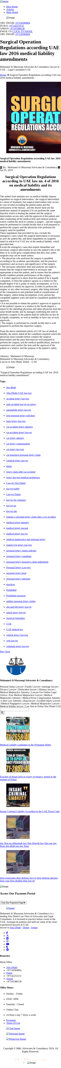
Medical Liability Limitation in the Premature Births (25, 744)
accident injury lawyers (17, 398)
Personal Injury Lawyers (18, 567)
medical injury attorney (17, 522)
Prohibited (11, 590)
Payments (11, 1020)
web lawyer (12, 640)
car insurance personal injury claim (23, 455)
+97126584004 (22, 23)
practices (10, 584)
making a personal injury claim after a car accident (31, 517)
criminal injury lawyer (17, 460)
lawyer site (11, 511)
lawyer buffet (12, 488)
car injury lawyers (15, 449)
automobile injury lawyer (18, 410)
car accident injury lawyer (19, 432)
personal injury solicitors (18, 578)
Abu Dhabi (15, 927)
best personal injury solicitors (20, 415)
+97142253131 (16, 25)
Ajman (34, 927)
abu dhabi (11, 387)
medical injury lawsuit (17, 528)
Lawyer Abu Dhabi (15, 483)
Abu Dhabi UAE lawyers (19, 393)
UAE (9, 623)
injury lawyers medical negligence (23, 477)
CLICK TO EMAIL (22, 31)
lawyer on (11, 505)
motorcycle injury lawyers (19, 545)
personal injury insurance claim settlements (27, 562)
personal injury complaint (18, 556)
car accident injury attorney (19, 427)
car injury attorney (15, 438)
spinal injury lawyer (16, 612)
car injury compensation (18, 443)
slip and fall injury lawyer (18, 607)
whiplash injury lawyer (17, 646)
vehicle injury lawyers (17, 635)
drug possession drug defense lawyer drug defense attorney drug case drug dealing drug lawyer (29, 879)
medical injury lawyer (17, 533)
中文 (17, 1059)
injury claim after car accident (20, 472)
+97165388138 (17, 28)
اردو (44, 1059)
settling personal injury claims (21, 601)
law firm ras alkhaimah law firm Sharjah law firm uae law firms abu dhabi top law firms (28, 844)
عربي (35, 1059)
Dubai (26, 927)
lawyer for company (16, 500)
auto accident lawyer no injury (21, 404)
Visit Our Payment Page (12, 903)
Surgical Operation (15, 618)
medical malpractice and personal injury (25, 539)
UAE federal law (14, 629)
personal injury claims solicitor (21, 550)
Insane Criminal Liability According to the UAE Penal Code (30, 811)
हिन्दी (26, 1059)
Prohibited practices (16, 595)
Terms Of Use (13, 1023)
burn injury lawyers (15, 421)
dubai (9, 466)
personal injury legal (16, 573)
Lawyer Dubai (13, 494)
